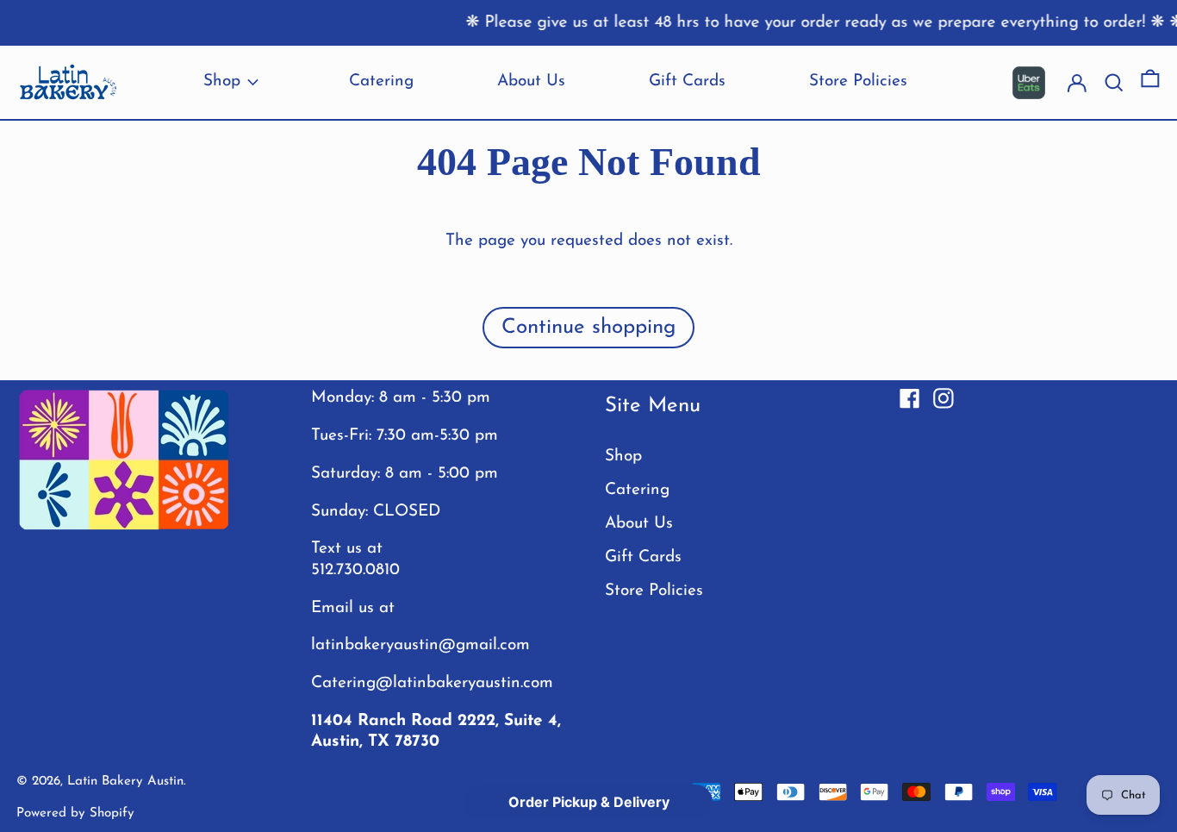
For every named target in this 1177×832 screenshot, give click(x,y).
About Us (639, 524)
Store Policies (654, 591)
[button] (1150, 82)
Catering (637, 490)
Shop (623, 456)
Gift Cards (643, 557)
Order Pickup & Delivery (588, 801)
